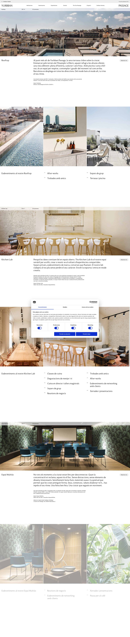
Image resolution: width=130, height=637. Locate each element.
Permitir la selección (64, 334)
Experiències (54, 5)
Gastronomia (41, 5)
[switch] (56, 328)
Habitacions (29, 5)
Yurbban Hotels (7, 1)
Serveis (65, 5)
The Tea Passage (77, 5)
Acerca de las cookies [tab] (87, 307)
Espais (89, 5)
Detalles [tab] (65, 307)
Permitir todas (86, 334)
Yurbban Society (100, 5)
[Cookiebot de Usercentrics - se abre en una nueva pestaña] (90, 302)
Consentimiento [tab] (42, 307)
